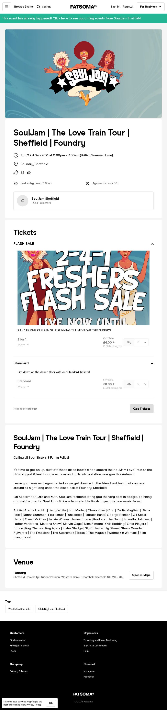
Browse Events (24, 6)
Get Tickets (142, 409)
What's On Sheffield (19, 609)
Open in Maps (141, 575)
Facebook (89, 676)
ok (51, 703)
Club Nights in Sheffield (51, 609)
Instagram (89, 671)
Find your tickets (19, 645)
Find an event (17, 640)
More (21, 345)
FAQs (13, 651)
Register (128, 6)
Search (46, 7)
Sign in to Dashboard (95, 645)
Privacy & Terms (19, 671)
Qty (129, 342)
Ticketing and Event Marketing (100, 640)
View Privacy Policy (31, 704)
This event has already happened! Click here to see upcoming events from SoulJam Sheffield (71, 18)
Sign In (115, 6)
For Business (148, 6)
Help (86, 651)
